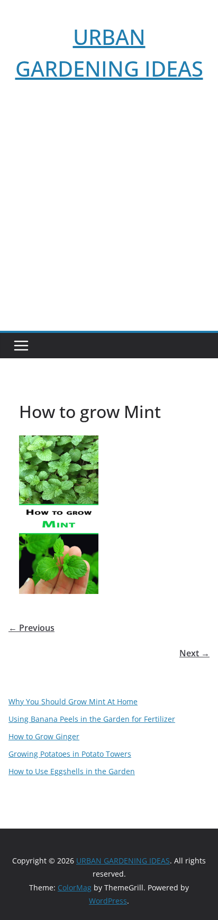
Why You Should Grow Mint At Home (73, 701)
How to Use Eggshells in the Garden (71, 771)
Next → (194, 653)
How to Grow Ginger (43, 736)
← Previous (31, 628)
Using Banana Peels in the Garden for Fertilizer (91, 719)
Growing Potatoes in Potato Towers (69, 754)
